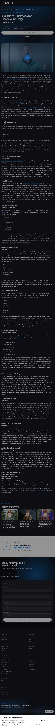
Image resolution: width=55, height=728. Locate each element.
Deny (34, 720)
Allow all (43, 720)
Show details (39, 725)
